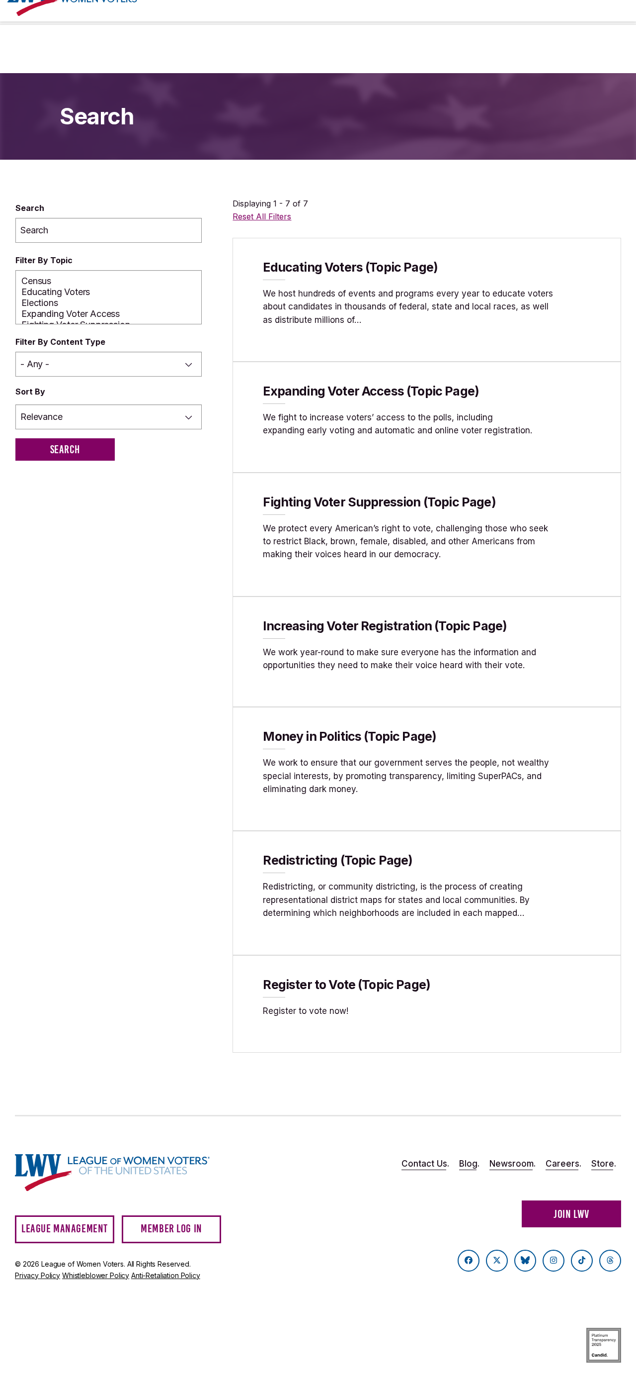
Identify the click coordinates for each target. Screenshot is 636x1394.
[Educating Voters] (108, 292)
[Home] (112, 1172)
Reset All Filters (262, 216)
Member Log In (171, 1228)
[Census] (108, 281)
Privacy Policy (37, 1275)
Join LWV (571, 1214)
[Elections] (108, 303)
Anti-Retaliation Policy (165, 1275)
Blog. (469, 1164)
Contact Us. (425, 1164)
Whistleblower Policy (95, 1275)
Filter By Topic (44, 260)
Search (29, 208)
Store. (603, 1164)
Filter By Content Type (60, 342)
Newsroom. (512, 1164)
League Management (64, 1228)
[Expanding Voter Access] (108, 313)
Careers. (563, 1164)
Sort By (30, 392)
